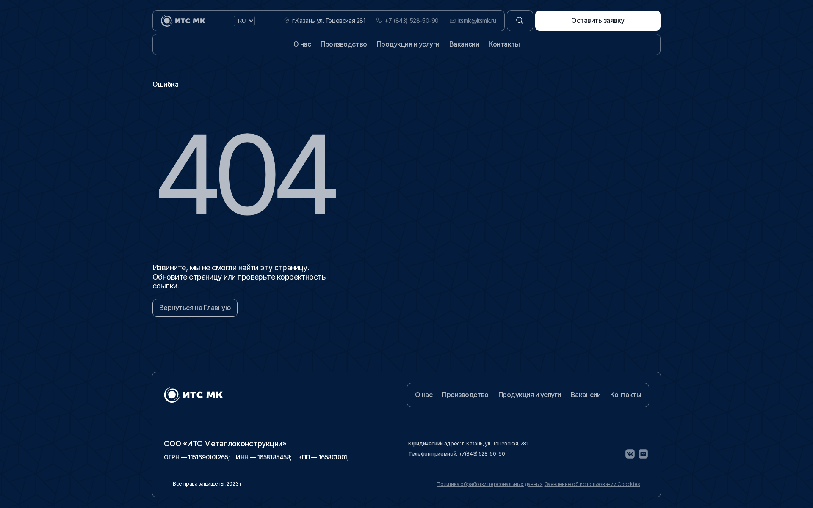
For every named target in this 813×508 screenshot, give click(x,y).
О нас (302, 44)
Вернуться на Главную (195, 307)
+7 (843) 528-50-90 (411, 20)
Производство (344, 44)
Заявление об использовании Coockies (592, 484)
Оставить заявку (598, 20)
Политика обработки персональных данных (489, 484)
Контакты (504, 44)
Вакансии (464, 44)
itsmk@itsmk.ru (477, 20)
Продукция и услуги (408, 44)
